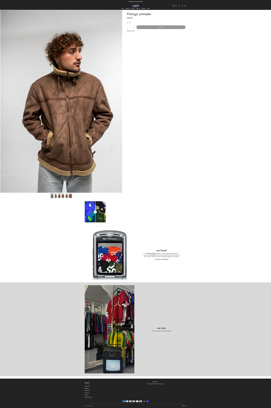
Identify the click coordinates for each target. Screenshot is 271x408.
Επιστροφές (87, 390)
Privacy (86, 395)
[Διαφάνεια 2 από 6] (55, 195)
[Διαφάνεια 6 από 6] (70, 195)
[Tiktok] (185, 406)
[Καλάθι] (185, 5)
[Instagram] (183, 406)
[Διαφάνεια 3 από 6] (59, 195)
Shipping (87, 388)
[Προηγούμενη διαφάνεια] (1, 101)
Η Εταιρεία (87, 392)
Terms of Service (88, 397)
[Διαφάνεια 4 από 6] (63, 195)
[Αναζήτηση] (179, 5)
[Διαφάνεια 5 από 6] (66, 195)
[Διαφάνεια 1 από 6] (52, 195)
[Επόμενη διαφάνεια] (120, 101)
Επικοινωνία (87, 386)
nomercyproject (91, 405)
